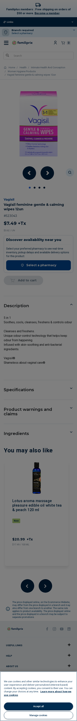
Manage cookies (38, 715)
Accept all (38, 706)
